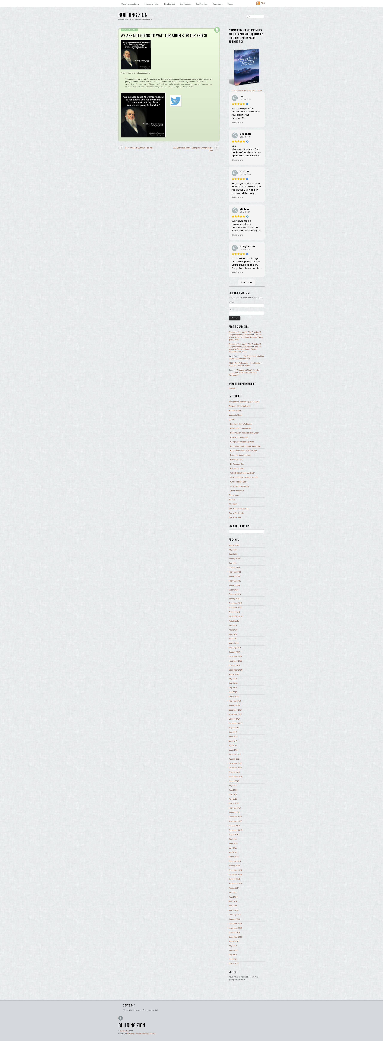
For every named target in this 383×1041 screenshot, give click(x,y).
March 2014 (233, 910)
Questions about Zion (130, 4)
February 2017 (235, 754)
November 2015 (235, 821)
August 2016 (234, 781)
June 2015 (233, 843)
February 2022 (235, 572)
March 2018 (233, 697)
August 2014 (234, 888)
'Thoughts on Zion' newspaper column (244, 402)
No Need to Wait (237, 469)
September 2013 (235, 937)
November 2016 (235, 768)
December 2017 (235, 710)
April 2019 (233, 639)
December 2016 (235, 763)
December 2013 (235, 924)
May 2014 (233, 901)
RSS (263, 3)
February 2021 (235, 581)
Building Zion (124, 1031)
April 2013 (233, 959)
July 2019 (233, 625)
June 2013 (233, 950)
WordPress (130, 1033)
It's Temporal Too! (237, 464)
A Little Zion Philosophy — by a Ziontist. (245, 363)
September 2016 (235, 777)
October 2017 (234, 719)
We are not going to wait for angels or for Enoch (164, 35)
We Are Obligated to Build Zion (242, 473)
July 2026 (233, 550)
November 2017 (235, 714)
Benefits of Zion (235, 411)
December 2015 (235, 817)
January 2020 (234, 599)
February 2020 (235, 594)
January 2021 (234, 585)
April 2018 (233, 692)
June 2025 (233, 554)
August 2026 (234, 545)
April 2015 (233, 852)
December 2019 (235, 603)
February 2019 (235, 648)
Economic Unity (236, 460)
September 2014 (235, 884)
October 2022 (234, 568)
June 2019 (233, 630)
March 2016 (233, 803)
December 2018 (235, 656)
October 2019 (234, 612)
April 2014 (233, 906)
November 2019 (235, 608)
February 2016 (235, 808)
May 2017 (233, 741)
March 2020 (233, 590)
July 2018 (233, 679)
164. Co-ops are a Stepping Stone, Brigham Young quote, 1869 (246, 337)
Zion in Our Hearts (236, 513)
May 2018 (233, 688)
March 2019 (233, 643)
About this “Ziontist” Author (239, 366)
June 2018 (233, 683)
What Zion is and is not (239, 486)
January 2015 (234, 866)
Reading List (169, 4)
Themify (232, 388)
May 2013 (233, 955)
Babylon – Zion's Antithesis (239, 406)
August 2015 (234, 835)
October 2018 (234, 665)
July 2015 (233, 839)
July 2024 (233, 563)
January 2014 (234, 919)
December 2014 (235, 870)
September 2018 (235, 670)
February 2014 (235, 915)
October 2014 (234, 879)
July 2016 (233, 786)
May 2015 (233, 848)
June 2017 (233, 737)
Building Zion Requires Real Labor (244, 433)
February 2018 (235, 701)
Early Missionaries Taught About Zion (245, 446)
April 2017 (233, 745)
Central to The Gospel (239, 437)
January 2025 (234, 559)
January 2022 (234, 576)
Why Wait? (233, 504)
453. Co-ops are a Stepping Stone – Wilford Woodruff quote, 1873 (245, 349)
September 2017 (235, 723)
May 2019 (233, 634)
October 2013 (234, 933)
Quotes (232, 420)
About (230, 4)
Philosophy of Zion (151, 4)
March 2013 (233, 964)
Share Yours (217, 4)
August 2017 (234, 728)
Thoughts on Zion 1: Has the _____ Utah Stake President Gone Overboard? (244, 372)
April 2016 (233, 799)
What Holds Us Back (238, 482)
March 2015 (233, 857)
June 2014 (233, 897)
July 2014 (233, 892)
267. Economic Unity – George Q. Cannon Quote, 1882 (195, 149)
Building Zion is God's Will (240, 428)
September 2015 (235, 830)
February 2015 (235, 861)
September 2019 (235, 616)
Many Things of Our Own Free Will (136, 148)
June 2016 (233, 790)
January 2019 (234, 652)
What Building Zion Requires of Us (244, 477)
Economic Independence (240, 455)
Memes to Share (235, 415)
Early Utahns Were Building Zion (243, 451)
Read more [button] (237, 122)
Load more (246, 282)
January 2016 (234, 812)
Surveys (232, 500)
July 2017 (233, 732)
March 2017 (233, 750)
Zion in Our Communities (239, 509)
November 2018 (235, 661)
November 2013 (235, 928)
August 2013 (234, 941)
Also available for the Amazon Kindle (247, 91)
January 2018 (234, 705)
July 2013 (233, 946)
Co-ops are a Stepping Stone (242, 442)
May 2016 (233, 794)
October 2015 (234, 826)
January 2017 (234, 759)
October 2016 (234, 772)
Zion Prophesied (237, 491)
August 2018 (234, 674)
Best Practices (201, 4)
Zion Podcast (185, 4)
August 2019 (234, 621)
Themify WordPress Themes (145, 1033)
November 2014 (235, 875)
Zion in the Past (235, 517)
